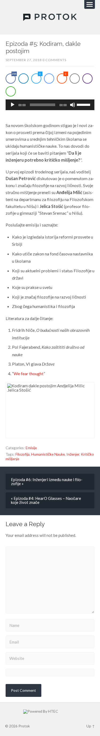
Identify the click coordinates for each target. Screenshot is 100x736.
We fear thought (28, 373)
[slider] (84, 104)
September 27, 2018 (24, 60)
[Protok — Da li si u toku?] (50, 17)
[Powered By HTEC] (50, 711)
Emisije (31, 447)
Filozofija (22, 454)
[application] (50, 104)
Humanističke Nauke (48, 454)
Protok (24, 726)
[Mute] (72, 104)
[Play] (12, 104)
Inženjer (72, 454)
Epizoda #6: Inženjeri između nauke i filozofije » (46, 481)
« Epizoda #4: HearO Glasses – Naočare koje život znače (46, 500)
